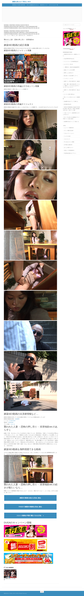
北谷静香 (17, 419)
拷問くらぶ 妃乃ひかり (68, 72)
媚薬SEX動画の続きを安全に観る (30, 498)
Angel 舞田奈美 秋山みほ (69, 58)
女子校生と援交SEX (68, 144)
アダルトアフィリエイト (69, 133)
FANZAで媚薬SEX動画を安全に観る (30, 507)
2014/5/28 (10, 422)
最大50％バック (43, 4)
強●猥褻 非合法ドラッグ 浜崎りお (71, 101)
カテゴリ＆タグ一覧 (53, 4)
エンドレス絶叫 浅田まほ (69, 94)
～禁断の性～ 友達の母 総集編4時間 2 (72, 67)
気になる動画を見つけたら (33, 4)
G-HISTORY (12, 420)
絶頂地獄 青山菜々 (68, 104)
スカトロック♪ (67, 139)
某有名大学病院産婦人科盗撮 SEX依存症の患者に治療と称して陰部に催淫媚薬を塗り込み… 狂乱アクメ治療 (71, 109)
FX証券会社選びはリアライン (70, 153)
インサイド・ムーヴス (68, 78)
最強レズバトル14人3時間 (69, 69)
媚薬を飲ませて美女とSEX (21, 1)
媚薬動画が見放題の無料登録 (18, 4)
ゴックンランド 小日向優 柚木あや (71, 61)
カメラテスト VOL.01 (68, 64)
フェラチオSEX (67, 136)
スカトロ (13, 424)
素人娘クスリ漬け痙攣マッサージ (71, 75)
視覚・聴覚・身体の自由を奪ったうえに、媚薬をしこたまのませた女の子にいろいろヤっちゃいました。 (71, 86)
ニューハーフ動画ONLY (69, 127)
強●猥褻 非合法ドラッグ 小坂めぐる (71, 121)
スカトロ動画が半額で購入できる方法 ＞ (30, 515)
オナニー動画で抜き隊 (68, 130)
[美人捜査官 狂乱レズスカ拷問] (10, 573)
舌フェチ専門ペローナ (68, 147)
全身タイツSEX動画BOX (69, 150)
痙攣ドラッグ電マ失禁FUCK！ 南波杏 (72, 81)
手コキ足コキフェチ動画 (69, 141)
